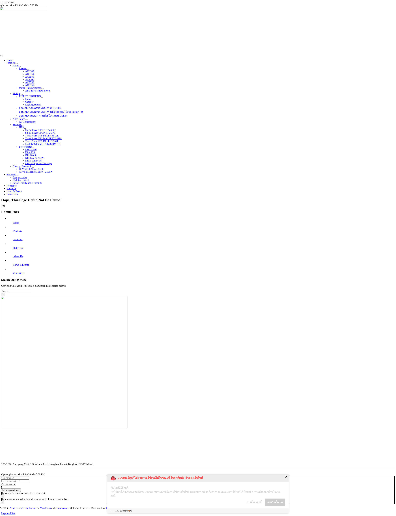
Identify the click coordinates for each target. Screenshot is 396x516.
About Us (18, 256)
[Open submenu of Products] (16, 63)
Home (16, 222)
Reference (18, 248)
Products (17, 231)
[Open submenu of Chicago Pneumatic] (33, 167)
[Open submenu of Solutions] (17, 175)
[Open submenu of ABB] (19, 66)
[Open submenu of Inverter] (28, 69)
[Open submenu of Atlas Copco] (26, 119)
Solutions (17, 239)
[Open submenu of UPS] (25, 128)
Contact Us (18, 273)
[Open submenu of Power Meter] (33, 147)
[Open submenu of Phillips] (21, 94)
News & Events (21, 264)
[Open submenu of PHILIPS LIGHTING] (42, 97)
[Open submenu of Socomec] (23, 125)
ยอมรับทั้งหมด (275, 502)
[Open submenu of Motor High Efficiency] (42, 88)
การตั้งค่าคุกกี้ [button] (254, 502)
